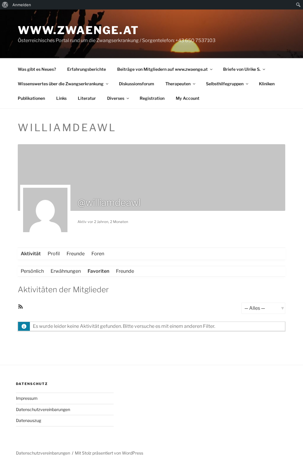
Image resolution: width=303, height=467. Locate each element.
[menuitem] (5, 4)
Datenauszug (28, 420)
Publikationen (31, 98)
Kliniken (267, 83)
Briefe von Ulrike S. (241, 69)
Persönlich (32, 271)
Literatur (87, 98)
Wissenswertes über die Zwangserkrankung (61, 83)
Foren (97, 253)
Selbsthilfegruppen (225, 83)
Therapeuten (178, 83)
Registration (152, 98)
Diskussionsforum (136, 83)
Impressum (27, 398)
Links (61, 98)
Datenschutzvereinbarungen (43, 409)
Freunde (76, 253)
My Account (187, 98)
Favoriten (98, 271)
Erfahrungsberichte (86, 69)
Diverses (115, 98)
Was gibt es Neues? (37, 69)
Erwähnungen (66, 271)
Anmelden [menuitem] (21, 4)
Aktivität (31, 253)
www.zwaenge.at (78, 30)
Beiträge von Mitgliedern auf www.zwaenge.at (162, 69)
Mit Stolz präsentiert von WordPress (109, 452)
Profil (54, 253)
